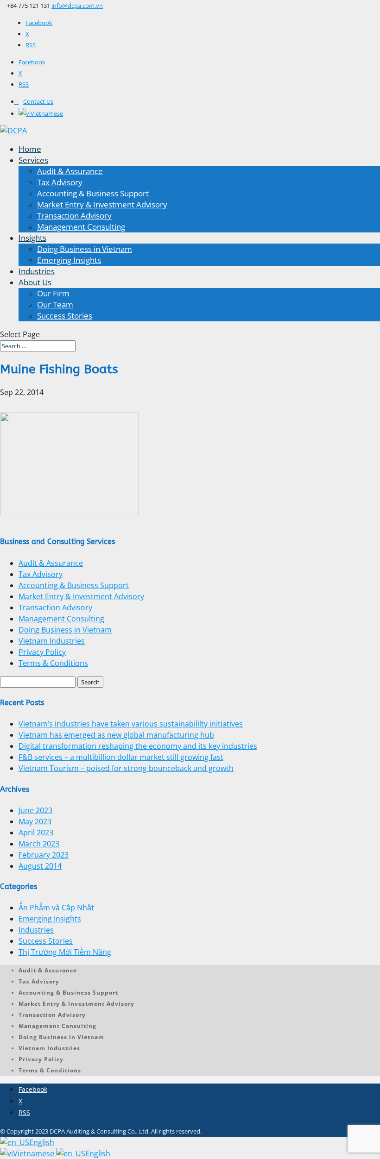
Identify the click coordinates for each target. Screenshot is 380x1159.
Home (30, 149)
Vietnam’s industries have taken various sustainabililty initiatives (131, 724)
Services (33, 160)
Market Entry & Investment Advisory (102, 204)
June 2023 (35, 810)
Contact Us (38, 101)
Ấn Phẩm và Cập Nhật (56, 907)
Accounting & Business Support (93, 193)
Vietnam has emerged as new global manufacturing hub (116, 735)
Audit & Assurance (70, 171)
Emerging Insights (69, 260)
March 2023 (39, 844)
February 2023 (44, 855)
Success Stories (64, 315)
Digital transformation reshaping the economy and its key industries (138, 746)
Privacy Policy (42, 652)
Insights (32, 237)
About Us (35, 282)
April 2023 (36, 832)
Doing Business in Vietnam (84, 249)
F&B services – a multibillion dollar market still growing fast (121, 757)
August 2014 (40, 866)
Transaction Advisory (74, 215)
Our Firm (53, 293)
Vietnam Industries (52, 641)
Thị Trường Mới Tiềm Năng (65, 952)
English (41, 1142)
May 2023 (35, 821)
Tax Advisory (59, 182)
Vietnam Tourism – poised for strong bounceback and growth (126, 768)
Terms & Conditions (53, 663)
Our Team (55, 304)
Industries (37, 271)
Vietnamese (34, 1153)
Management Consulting (81, 226)
